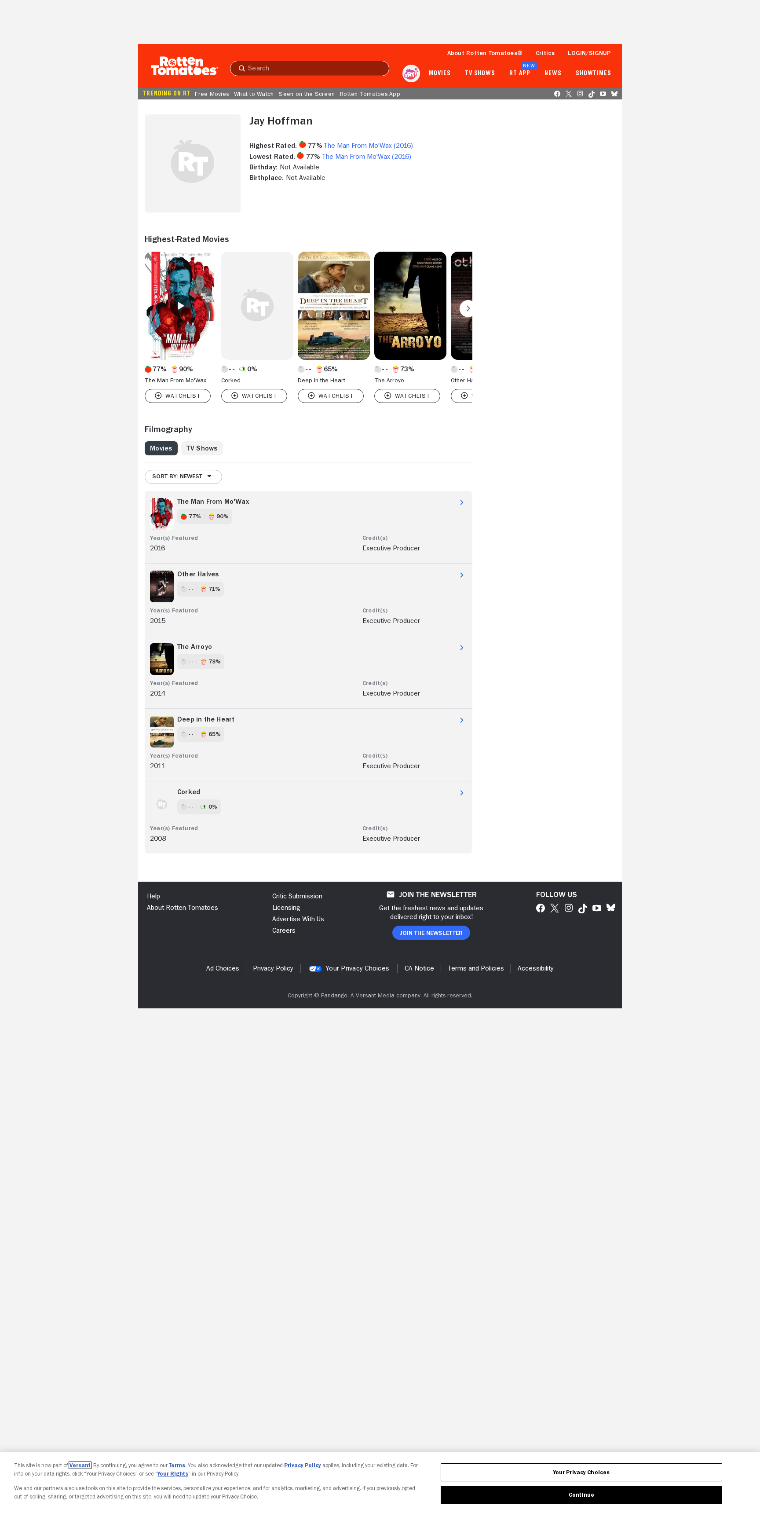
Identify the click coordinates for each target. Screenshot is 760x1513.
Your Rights (172, 1473)
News (553, 73)
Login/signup (589, 53)
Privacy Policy (302, 1465)
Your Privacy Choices (357, 968)
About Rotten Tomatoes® (485, 53)
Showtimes (593, 73)
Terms (177, 1465)
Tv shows (480, 73)
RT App (519, 73)
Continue (581, 1495)
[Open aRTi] (411, 73)
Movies (439, 73)
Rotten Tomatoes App (370, 94)
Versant (80, 1465)
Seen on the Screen (307, 94)
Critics (545, 53)
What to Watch (254, 94)
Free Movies (212, 94)
